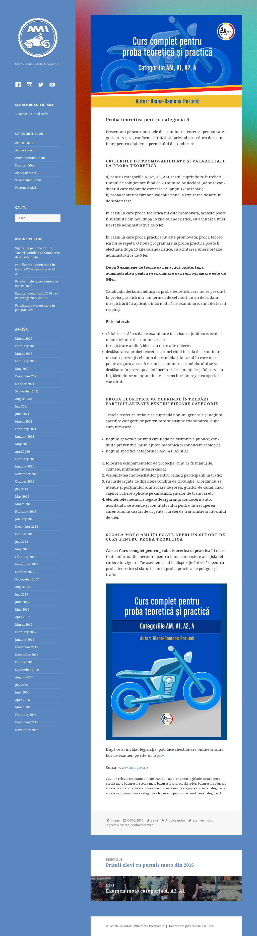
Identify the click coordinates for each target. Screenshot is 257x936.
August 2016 (24, 677)
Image (115, 820)
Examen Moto (25, 165)
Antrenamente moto (30, 158)
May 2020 (22, 444)
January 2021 (24, 436)
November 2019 (26, 474)
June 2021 (22, 414)
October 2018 (24, 534)
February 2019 (25, 511)
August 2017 (24, 587)
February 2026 (25, 346)
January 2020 (24, 466)
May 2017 (22, 609)
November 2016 (26, 655)
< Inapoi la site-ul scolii (31, 114)
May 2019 (22, 496)
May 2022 (22, 369)
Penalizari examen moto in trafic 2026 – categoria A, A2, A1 (35, 269)
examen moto (202, 820)
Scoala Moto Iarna (28, 180)
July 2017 (21, 594)
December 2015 (26, 722)
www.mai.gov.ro (133, 767)
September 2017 (27, 579)
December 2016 (26, 647)
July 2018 (21, 542)
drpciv (158, 755)
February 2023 (25, 361)
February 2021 (25, 429)
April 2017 (22, 617)
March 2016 (23, 707)
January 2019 (24, 519)
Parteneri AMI (25, 188)
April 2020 (22, 451)
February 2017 (25, 632)
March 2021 (23, 421)
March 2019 (23, 504)
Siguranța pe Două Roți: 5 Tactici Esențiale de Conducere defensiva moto (37, 252)
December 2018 (26, 526)
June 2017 (22, 602)
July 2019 (21, 489)
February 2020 (25, 459)
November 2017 (26, 564)
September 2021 (27, 391)
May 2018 (22, 549)
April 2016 (22, 700)
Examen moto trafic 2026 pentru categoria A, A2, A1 (37, 295)
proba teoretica (142, 825)
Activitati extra (26, 173)
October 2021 (24, 384)
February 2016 (25, 715)
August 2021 (24, 399)
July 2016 (21, 685)
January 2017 (24, 639)
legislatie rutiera (117, 825)
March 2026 (23, 338)
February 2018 (25, 557)
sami (154, 820)
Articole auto (24, 143)
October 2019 (24, 481)
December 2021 (26, 376)
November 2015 (26, 730)
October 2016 (24, 662)
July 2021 (21, 406)
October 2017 (24, 572)
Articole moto (25, 150)
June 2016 (22, 692)
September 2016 (27, 670)
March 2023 (23, 354)
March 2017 (23, 624)
